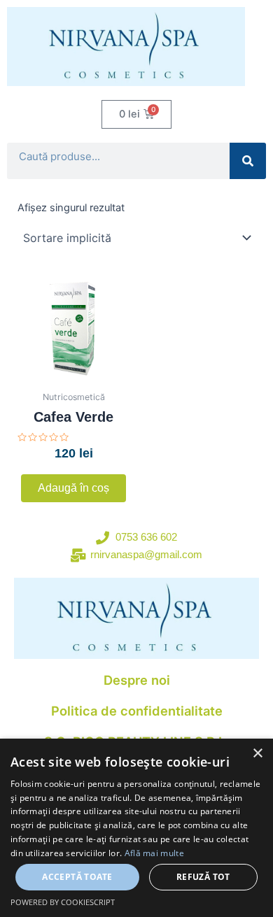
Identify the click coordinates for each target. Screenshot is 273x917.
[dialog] (136, 828)
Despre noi (137, 680)
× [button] (257, 753)
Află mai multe (154, 853)
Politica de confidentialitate (137, 710)
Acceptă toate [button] (77, 877)
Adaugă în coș (73, 488)
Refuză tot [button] (203, 877)
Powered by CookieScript (62, 902)
